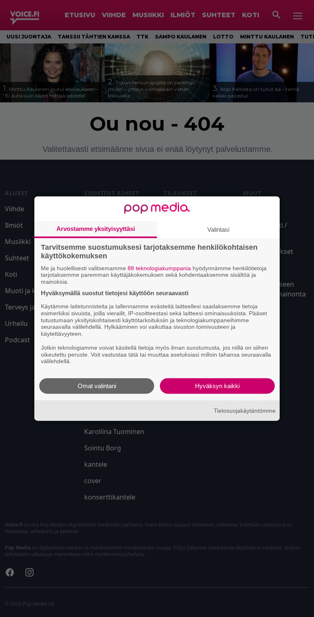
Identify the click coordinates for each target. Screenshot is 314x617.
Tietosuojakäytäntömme (245, 410)
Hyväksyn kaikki (217, 385)
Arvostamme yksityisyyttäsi (95, 228)
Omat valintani (97, 385)
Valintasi (218, 229)
